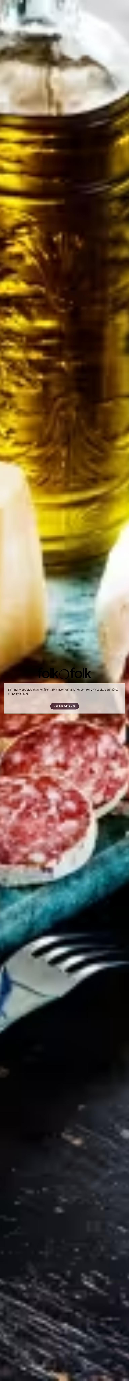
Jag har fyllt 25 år (64, 705)
